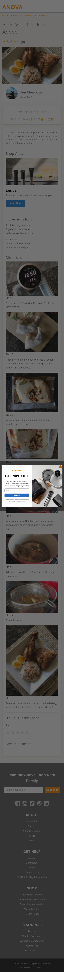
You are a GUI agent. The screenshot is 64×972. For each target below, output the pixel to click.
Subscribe (17, 495)
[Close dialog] (60, 466)
